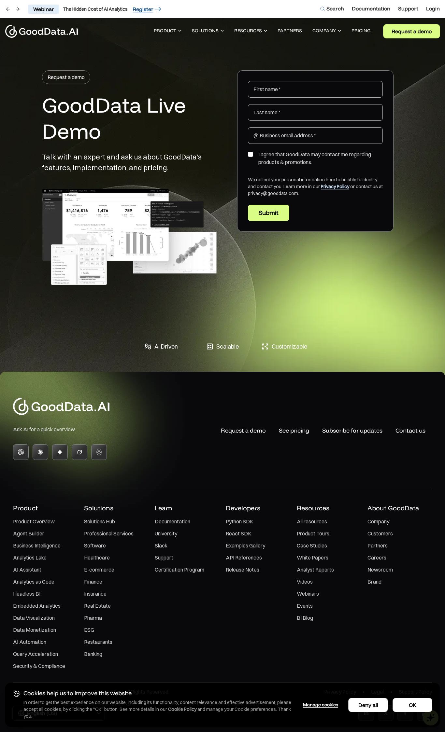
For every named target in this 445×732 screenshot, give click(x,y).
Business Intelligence (37, 545)
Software (95, 545)
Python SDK (239, 521)
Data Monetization (34, 630)
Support (164, 557)
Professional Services (109, 533)
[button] (168, 31)
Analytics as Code (33, 581)
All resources (312, 521)
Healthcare (97, 557)
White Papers (312, 557)
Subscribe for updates (352, 430)
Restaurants (98, 642)
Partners (377, 545)
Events (305, 605)
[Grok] (79, 452)
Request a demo (412, 31)
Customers (380, 533)
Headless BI (26, 593)
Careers (376, 557)
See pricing (294, 430)
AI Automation (29, 642)
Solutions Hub (99, 521)
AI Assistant (27, 569)
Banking (93, 654)
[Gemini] (60, 452)
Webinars (308, 593)
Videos (305, 581)
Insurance (95, 593)
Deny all (368, 705)
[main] (222, 197)
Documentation (172, 521)
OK (412, 705)
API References (244, 557)
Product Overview (34, 521)
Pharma (93, 618)
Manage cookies (320, 705)
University (166, 533)
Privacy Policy (335, 186)
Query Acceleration (35, 654)
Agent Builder (28, 533)
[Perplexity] (99, 452)
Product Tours (313, 533)
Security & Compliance (39, 666)
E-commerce (99, 569)
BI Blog (305, 618)
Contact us (410, 430)
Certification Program (179, 569)
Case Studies (312, 545)
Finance (93, 581)
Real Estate (97, 605)
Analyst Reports (315, 569)
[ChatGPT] (21, 452)
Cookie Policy (182, 709)
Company (378, 521)
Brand (374, 581)
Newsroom (380, 569)
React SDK (238, 533)
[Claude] (40, 452)
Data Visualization (34, 618)
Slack (161, 545)
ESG (89, 630)
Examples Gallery (245, 545)
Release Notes (242, 569)
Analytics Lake (30, 557)
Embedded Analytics (37, 605)
